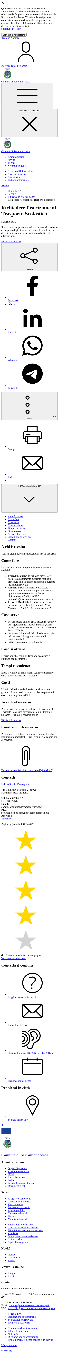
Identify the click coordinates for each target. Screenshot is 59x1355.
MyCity (8, 1350)
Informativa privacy (18, 1331)
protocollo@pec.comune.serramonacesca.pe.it (31, 1308)
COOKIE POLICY (11, 29)
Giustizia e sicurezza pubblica (23, 1227)
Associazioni (14, 177)
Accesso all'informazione (21, 171)
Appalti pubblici (16, 1210)
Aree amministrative (18, 1171)
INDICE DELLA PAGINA (29, 486)
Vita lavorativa (15, 1204)
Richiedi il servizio (11, 241)
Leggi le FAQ (15, 1313)
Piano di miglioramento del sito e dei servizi (30, 1339)
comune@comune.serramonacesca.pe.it (29, 1305)
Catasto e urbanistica (18, 1213)
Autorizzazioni (15, 1239)
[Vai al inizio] (2, 1125)
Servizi (11, 194)
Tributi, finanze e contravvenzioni (25, 1230)
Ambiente (13, 1233)
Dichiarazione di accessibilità (23, 1337)
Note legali (13, 1334)
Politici (11, 1180)
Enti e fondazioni (17, 1177)
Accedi (5, 185)
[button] (17, 157)
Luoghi (11, 1273)
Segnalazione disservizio (20, 1319)
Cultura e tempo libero (19, 1201)
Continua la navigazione (14, 35)
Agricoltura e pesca (18, 1242)
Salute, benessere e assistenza (23, 1236)
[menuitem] (11, 304)
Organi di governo (17, 1168)
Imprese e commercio (19, 1207)
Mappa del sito (9, 1345)
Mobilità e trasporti (17, 1219)
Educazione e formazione (21, 196)
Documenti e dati (17, 1186)
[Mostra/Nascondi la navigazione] (27, 96)
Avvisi (11, 1260)
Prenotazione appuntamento (22, 1316)
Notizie (11, 1254)
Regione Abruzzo (10, 38)
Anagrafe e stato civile (19, 1198)
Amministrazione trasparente (22, 1328)
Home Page (14, 191)
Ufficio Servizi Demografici (15, 784)
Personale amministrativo (21, 1183)
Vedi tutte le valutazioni (13, 958)
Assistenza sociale (17, 174)
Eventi (11, 1276)
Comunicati (14, 1257)
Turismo (12, 1216)
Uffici (11, 1174)
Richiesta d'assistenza (19, 1322)
